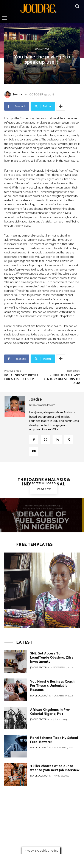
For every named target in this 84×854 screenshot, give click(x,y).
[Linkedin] (57, 439)
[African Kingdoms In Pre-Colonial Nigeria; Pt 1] (15, 718)
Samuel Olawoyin (40, 696)
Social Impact (42, 49)
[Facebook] (33, 439)
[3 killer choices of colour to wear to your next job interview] (15, 774)
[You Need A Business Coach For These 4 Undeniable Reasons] (15, 689)
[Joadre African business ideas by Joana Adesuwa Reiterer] (38, 8)
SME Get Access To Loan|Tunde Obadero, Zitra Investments (51, 658)
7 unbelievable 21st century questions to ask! (62, 379)
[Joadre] (8, 94)
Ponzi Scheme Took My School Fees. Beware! (54, 740)
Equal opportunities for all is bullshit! (21, 377)
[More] (60, 106)
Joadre (17, 94)
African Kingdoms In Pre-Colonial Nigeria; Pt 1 (50, 712)
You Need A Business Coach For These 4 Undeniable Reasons (52, 686)
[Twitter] (68, 439)
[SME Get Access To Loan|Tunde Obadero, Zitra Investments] (15, 661)
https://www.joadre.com (42, 405)
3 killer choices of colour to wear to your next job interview (54, 768)
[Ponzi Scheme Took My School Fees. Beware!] (15, 746)
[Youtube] (33, 451)
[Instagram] (45, 439)
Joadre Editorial (40, 668)
